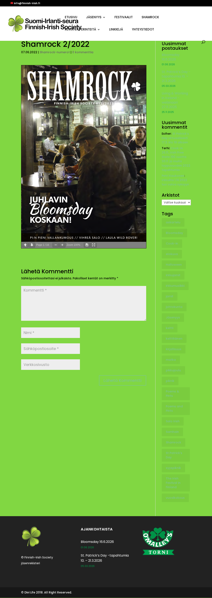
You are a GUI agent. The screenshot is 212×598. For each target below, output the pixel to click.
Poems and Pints (174, 408)
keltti (169, 328)
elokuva (172, 254)
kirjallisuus (173, 349)
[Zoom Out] (56, 245)
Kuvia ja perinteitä (80, 29)
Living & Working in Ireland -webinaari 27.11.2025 (175, 100)
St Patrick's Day (174, 455)
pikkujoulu (173, 370)
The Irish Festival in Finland (173, 482)
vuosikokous (175, 498)
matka (171, 360)
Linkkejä (116, 29)
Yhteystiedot (143, 29)
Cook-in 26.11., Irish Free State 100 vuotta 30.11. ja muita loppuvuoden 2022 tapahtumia (176, 159)
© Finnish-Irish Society (37, 557)
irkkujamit (173, 275)
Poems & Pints (172, 393)
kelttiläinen (174, 339)
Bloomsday (174, 233)
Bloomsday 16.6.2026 (171, 57)
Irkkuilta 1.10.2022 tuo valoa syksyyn (175, 182)
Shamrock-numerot (55, 52)
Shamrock (150, 17)
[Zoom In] (62, 245)
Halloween (174, 265)
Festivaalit (123, 17)
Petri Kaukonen (173, 176)
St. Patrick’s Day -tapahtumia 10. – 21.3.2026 (176, 76)
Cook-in (172, 243)
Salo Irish (172, 421)
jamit (169, 296)
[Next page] (32, 245)
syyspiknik (173, 468)
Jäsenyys (93, 17)
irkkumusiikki (175, 286)
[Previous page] (25, 245)
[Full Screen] (93, 245)
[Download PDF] (87, 245)
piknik (170, 381)
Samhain (172, 432)
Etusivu (71, 17)
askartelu (173, 222)
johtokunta (174, 307)
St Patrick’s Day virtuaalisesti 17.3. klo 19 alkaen (175, 138)
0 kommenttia (82, 52)
